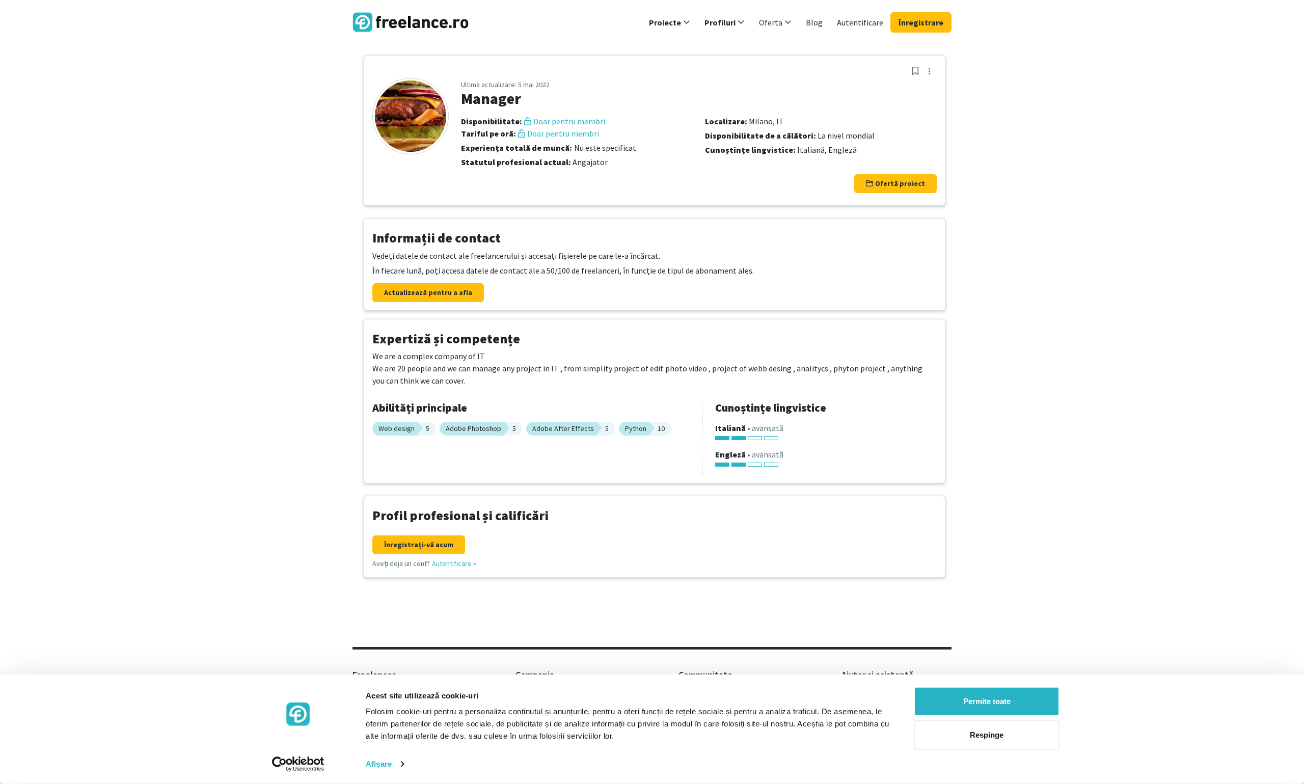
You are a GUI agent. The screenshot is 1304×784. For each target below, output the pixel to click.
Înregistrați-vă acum (418, 544)
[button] (669, 22)
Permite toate (987, 701)
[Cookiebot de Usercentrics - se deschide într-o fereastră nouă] (298, 764)
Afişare (379, 764)
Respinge (986, 734)
